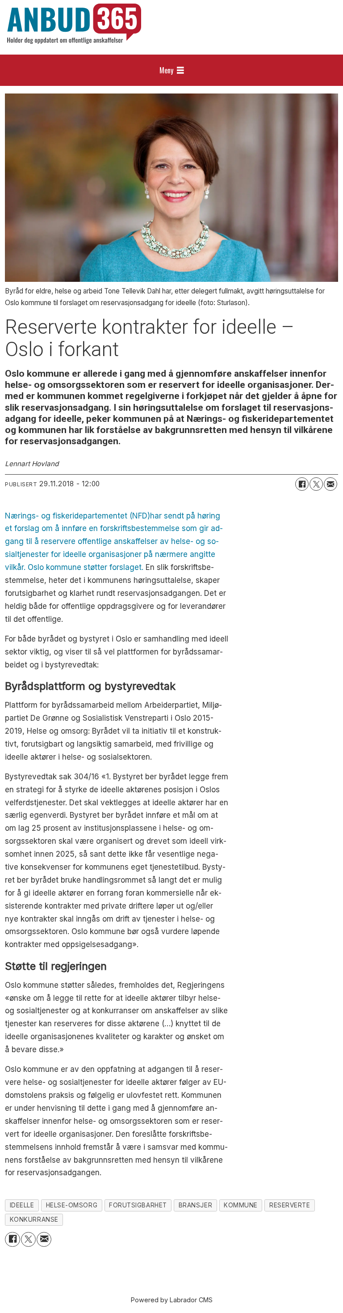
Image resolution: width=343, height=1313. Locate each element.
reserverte (289, 1205)
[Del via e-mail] (330, 484)
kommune (241, 1205)
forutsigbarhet (138, 1205)
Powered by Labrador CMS (172, 1300)
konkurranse (34, 1219)
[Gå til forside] (74, 24)
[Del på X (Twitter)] (316, 484)
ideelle (22, 1205)
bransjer (195, 1205)
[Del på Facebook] (302, 484)
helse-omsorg (72, 1205)
